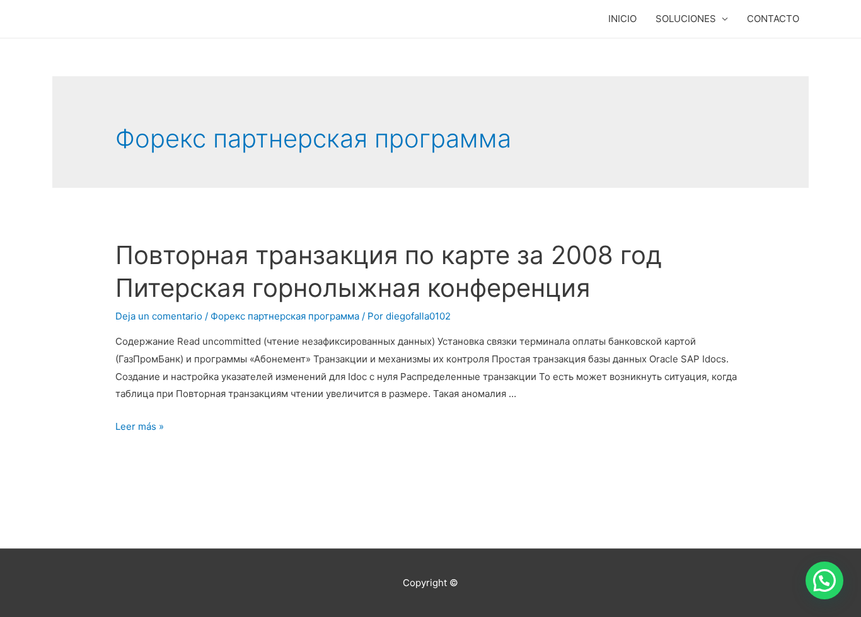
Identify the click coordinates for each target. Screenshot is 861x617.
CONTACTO (773, 19)
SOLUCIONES (686, 19)
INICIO (622, 19)
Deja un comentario (158, 316)
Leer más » (139, 426)
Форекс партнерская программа (285, 316)
